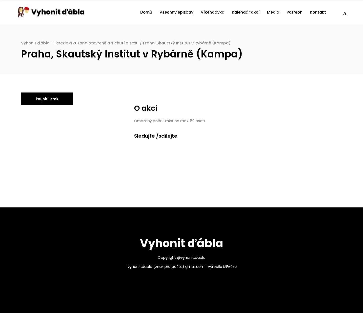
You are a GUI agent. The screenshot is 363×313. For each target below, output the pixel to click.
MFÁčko (230, 266)
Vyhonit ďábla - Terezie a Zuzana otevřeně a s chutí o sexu (80, 43)
